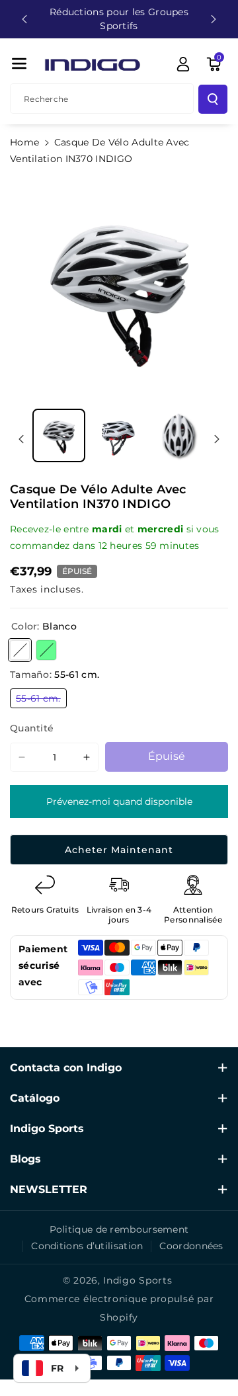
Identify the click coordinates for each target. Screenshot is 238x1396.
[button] (19, 63)
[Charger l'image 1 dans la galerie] (58, 435)
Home (24, 142)
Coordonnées (191, 1246)
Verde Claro (46, 650)
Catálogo (35, 1098)
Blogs (25, 1159)
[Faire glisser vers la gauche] (21, 439)
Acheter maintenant (119, 850)
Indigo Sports (47, 1128)
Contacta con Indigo (66, 1067)
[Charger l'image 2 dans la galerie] (118, 435)
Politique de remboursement (119, 1229)
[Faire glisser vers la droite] (217, 439)
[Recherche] (212, 99)
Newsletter (48, 1189)
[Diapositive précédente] (24, 19)
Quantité (32, 728)
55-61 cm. (41, 700)
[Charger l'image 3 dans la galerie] (178, 435)
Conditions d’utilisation (87, 1246)
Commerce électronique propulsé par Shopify (119, 1308)
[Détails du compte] (183, 64)
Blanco (20, 650)
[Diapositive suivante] (213, 19)
